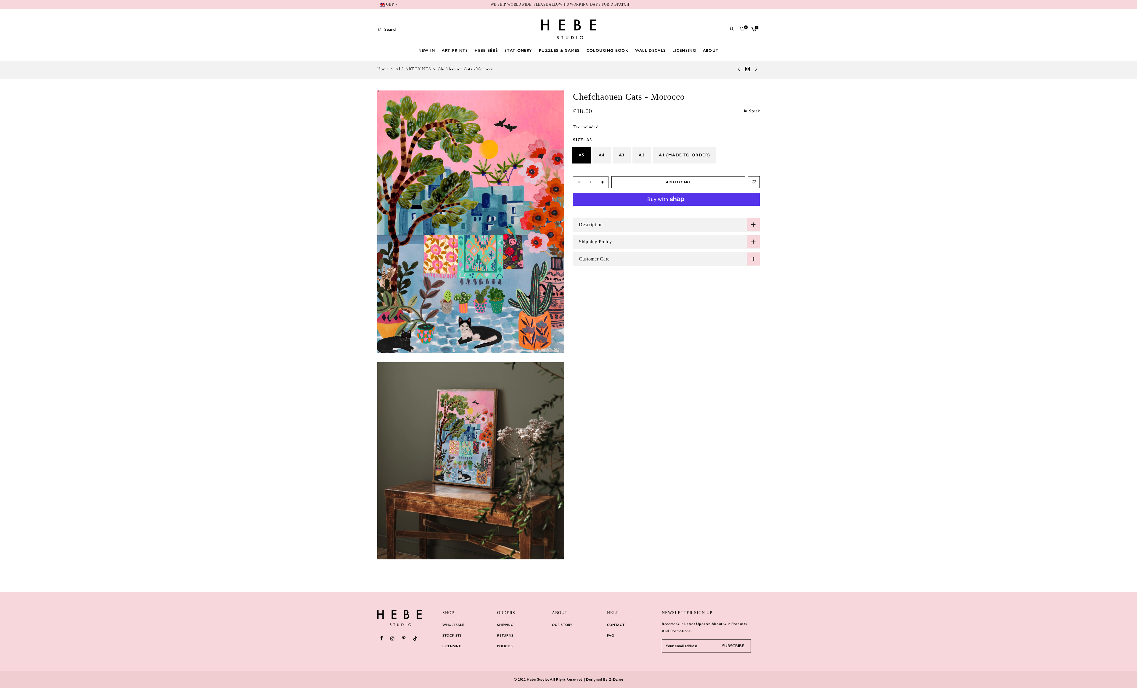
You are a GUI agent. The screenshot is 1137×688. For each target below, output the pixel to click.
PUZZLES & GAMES (559, 50)
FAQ (610, 635)
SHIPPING (505, 625)
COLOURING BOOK (607, 50)
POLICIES (505, 646)
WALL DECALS (650, 50)
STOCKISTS (452, 635)
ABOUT (711, 50)
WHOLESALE (453, 625)
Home (383, 69)
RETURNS (505, 635)
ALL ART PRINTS (413, 69)
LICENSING (684, 50)
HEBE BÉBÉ (486, 50)
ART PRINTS (455, 50)
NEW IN (426, 50)
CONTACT (616, 625)
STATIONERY (518, 50)
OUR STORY (562, 625)
